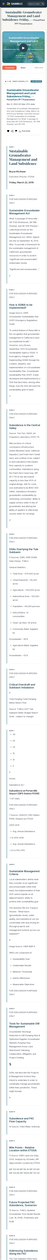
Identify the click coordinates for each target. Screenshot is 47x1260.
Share (23, 68)
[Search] (43, 3)
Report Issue (39, 67)
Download (9, 68)
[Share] (12, 131)
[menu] (3, 3)
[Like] (8, 131)
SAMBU (17, 3)
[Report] (16, 131)
